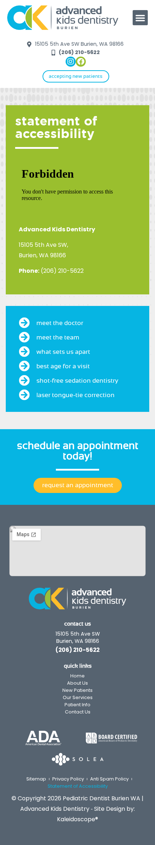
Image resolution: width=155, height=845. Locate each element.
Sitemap (36, 779)
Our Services (78, 697)
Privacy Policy (68, 779)
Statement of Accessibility (78, 786)
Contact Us (77, 712)
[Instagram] (71, 62)
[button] (140, 17)
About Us (77, 683)
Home (77, 676)
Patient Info (77, 705)
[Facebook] (81, 62)
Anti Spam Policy (109, 779)
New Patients (77, 690)
